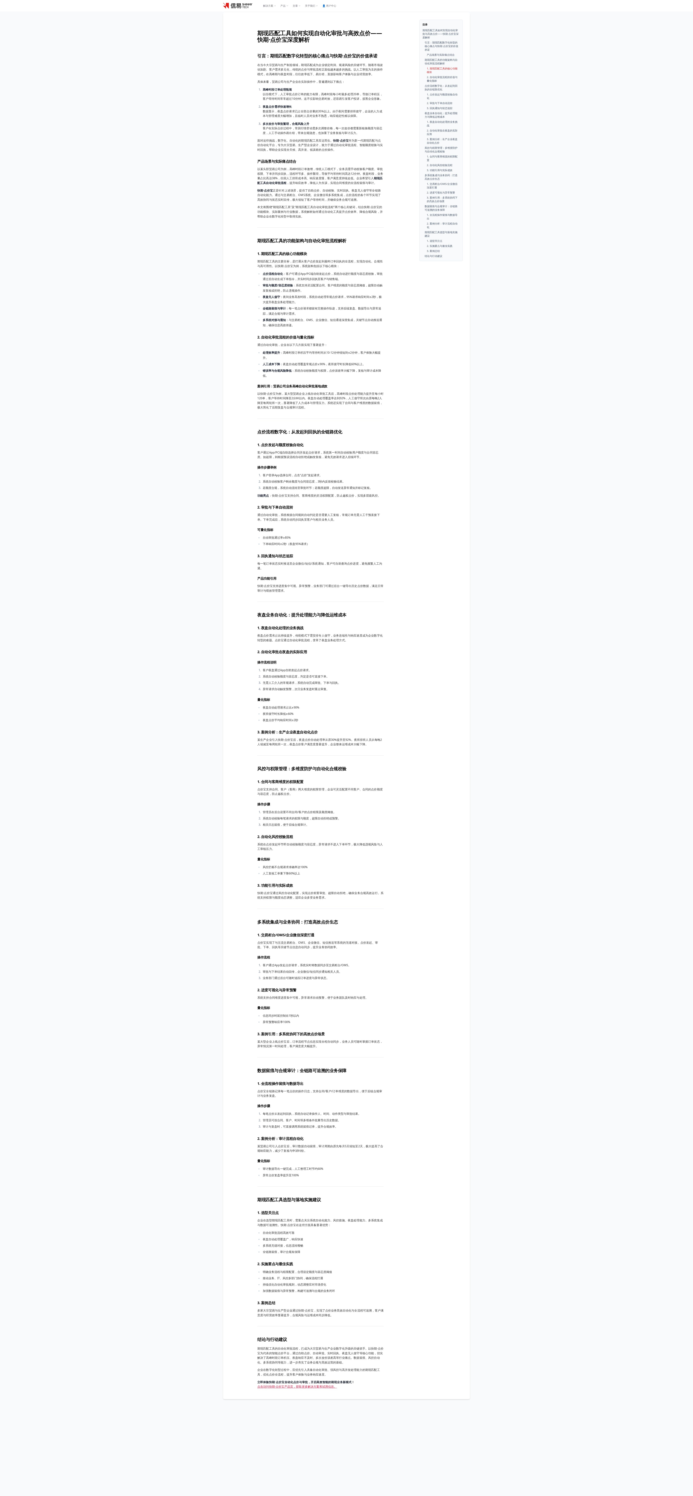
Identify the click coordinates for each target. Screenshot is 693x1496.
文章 (295, 5)
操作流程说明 (266, 662)
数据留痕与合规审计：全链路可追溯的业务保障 (301, 1070)
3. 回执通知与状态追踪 (275, 555)
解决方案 (268, 5)
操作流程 (263, 957)
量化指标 (263, 699)
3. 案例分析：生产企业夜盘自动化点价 (287, 732)
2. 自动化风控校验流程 (275, 836)
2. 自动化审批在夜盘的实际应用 (282, 651)
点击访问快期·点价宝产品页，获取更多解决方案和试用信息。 (297, 1387)
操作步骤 (263, 804)
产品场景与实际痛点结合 (276, 161)
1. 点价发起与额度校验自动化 (280, 444)
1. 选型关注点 (268, 1212)
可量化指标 (265, 529)
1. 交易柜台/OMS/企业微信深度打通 (285, 934)
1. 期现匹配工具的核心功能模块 (282, 253)
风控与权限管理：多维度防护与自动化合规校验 (301, 768)
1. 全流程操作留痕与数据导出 (280, 1083)
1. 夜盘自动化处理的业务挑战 (280, 627)
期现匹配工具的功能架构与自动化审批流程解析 (301, 240)
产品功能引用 (266, 578)
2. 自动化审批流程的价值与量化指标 (285, 337)
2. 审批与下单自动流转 (275, 507)
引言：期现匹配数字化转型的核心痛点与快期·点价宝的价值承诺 (317, 56)
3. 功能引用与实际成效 (275, 885)
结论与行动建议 (272, 1339)
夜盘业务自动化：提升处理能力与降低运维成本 (301, 615)
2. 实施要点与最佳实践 (275, 1263)
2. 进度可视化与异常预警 (277, 989)
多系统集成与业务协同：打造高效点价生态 (297, 922)
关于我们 (310, 5)
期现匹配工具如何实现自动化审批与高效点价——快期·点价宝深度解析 (319, 36)
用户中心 (329, 5)
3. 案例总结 (266, 1302)
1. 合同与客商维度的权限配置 (280, 781)
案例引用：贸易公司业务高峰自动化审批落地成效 (292, 386)
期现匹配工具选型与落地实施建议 (289, 1199)
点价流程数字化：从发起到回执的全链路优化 (299, 432)
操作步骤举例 (266, 467)
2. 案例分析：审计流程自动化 (280, 1138)
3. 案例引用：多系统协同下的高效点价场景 (291, 1033)
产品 (283, 5)
